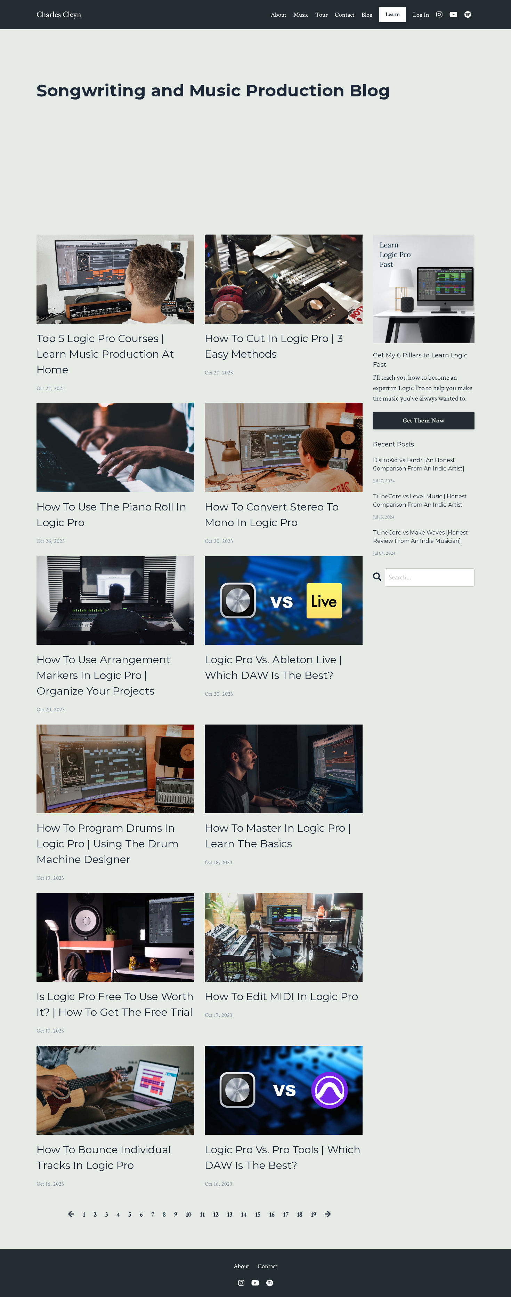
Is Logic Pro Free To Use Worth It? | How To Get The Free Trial (115, 1004)
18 (299, 1214)
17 (286, 1214)
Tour (321, 15)
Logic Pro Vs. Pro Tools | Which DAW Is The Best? (282, 1157)
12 (216, 1214)
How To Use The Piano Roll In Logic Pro (111, 514)
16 (272, 1214)
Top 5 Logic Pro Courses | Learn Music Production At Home (105, 354)
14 (244, 1214)
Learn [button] (393, 14)
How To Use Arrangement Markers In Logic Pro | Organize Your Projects (103, 675)
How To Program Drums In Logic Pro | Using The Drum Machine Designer (107, 844)
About (278, 15)
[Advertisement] (255, 163)
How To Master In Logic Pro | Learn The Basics (278, 836)
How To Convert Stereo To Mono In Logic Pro (272, 514)
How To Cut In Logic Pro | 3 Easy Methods (274, 346)
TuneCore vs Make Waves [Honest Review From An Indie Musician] (420, 536)
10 (189, 1214)
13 (230, 1214)
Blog (367, 15)
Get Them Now (424, 421)
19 (313, 1214)
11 (202, 1214)
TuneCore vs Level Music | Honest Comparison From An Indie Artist (420, 500)
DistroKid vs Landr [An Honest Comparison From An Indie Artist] (418, 464)
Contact (345, 15)
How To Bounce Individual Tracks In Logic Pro (103, 1157)
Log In (421, 15)
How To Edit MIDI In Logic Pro (281, 996)
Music (300, 15)
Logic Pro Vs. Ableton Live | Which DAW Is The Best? (273, 667)
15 (258, 1214)
